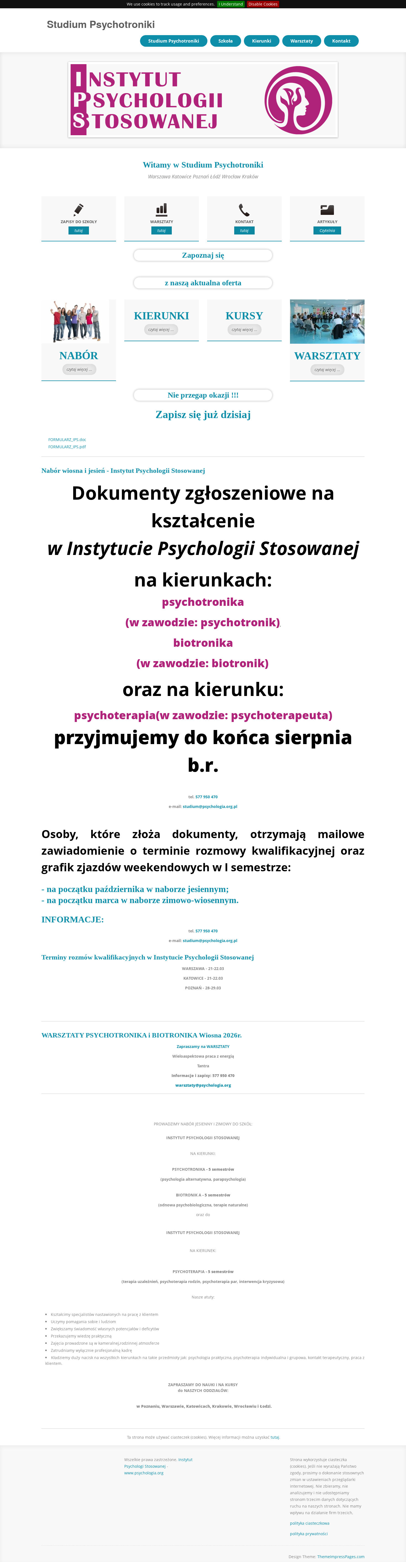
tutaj (79, 230)
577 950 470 (207, 796)
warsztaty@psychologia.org (203, 1085)
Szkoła (225, 41)
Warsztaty (302, 41)
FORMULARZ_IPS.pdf (67, 446)
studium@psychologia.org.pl (210, 806)
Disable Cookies (263, 4)
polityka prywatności (309, 1533)
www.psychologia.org (144, 1472)
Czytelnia (327, 230)
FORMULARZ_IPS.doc (67, 439)
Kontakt (341, 41)
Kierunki (261, 41)
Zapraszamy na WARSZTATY (203, 1046)
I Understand (231, 4)
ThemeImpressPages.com (341, 1556)
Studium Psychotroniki (101, 24)
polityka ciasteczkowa (309, 1523)
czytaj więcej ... (79, 369)
